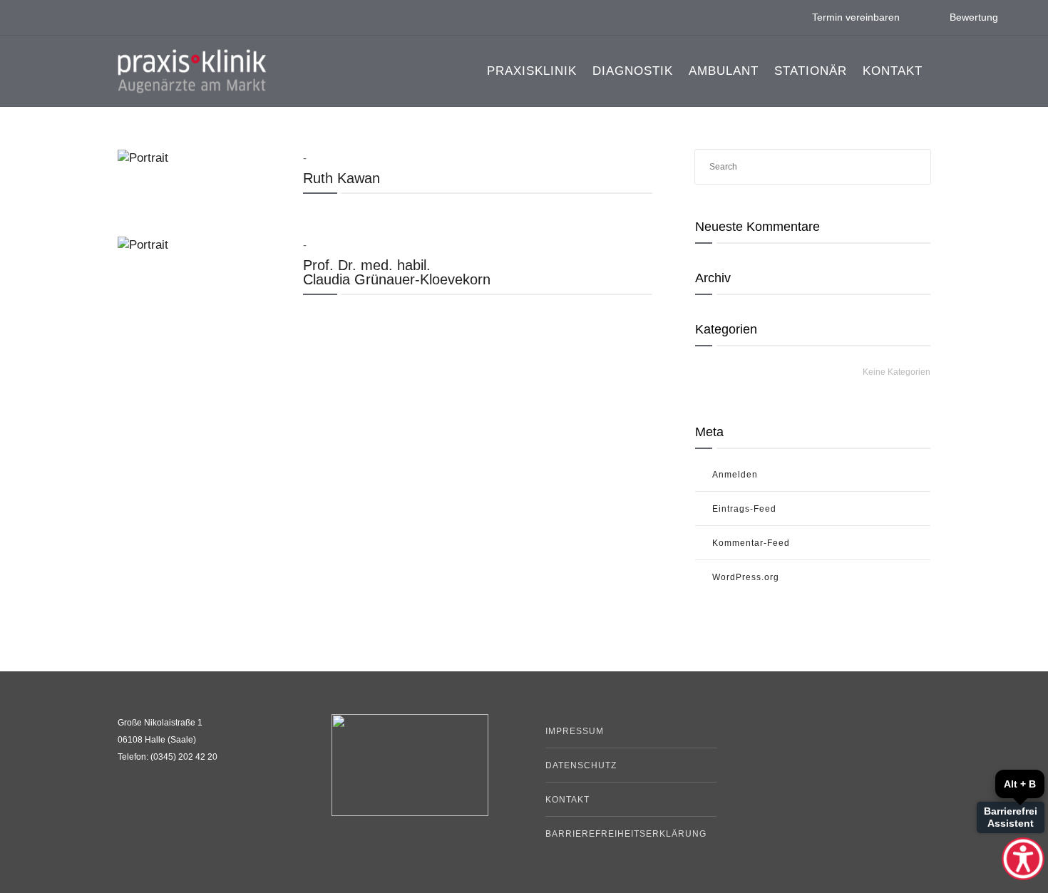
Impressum (574, 731)
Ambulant (724, 71)
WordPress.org (745, 577)
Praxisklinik (532, 71)
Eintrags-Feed (744, 509)
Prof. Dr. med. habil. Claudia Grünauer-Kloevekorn (396, 272)
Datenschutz (581, 765)
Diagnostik (632, 71)
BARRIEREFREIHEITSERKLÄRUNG (626, 834)
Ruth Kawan (341, 178)
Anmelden (735, 475)
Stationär (810, 71)
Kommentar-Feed (751, 543)
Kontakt (893, 71)
